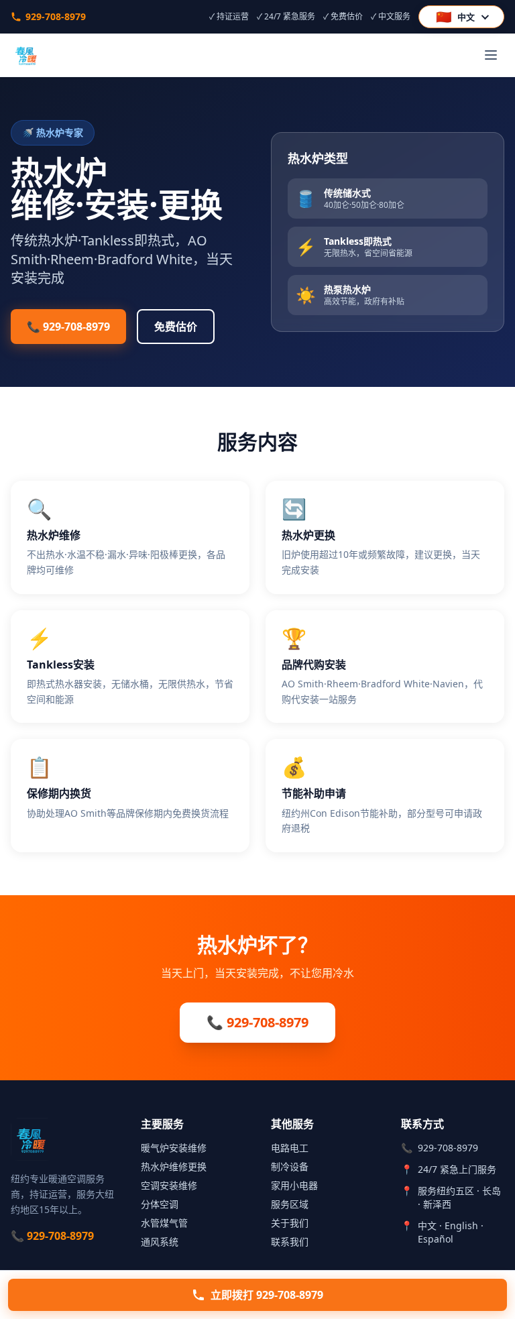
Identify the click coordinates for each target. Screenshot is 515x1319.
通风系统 (159, 1241)
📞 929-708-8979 (68, 326)
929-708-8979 (55, 16)
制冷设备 (289, 1166)
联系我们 (289, 1241)
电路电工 (289, 1147)
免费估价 (175, 326)
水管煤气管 (164, 1222)
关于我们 (289, 1222)
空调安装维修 (169, 1185)
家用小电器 (294, 1185)
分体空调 (159, 1204)
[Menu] (490, 55)
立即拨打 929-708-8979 (267, 1294)
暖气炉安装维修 (174, 1147)
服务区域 (289, 1204)
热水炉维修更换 (174, 1166)
